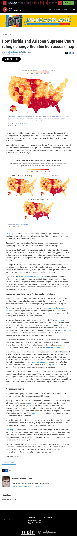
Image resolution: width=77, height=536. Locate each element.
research (31, 403)
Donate (69, 3)
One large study (34, 413)
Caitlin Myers (10, 234)
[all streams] (74, 9)
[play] (5, 9)
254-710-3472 (48, 517)
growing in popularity (39, 362)
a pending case (49, 365)
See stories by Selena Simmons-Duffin (27, 486)
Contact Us (31, 517)
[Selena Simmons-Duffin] (6, 481)
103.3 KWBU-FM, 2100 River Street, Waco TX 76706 (35, 522)
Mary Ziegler (10, 430)
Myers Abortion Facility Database (30, 277)
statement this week (53, 347)
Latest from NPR (7, 35)
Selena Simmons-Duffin (15, 52)
